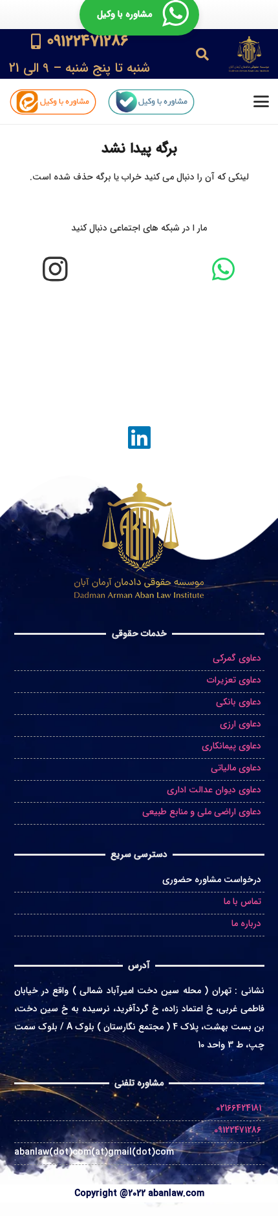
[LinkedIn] (139, 437)
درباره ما (246, 923)
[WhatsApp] (223, 269)
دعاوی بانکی (238, 702)
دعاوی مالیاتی (236, 768)
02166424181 (238, 1108)
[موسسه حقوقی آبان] (249, 54)
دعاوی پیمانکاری (231, 746)
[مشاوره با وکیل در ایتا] (52, 102)
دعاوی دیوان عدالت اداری (214, 790)
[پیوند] (79, 54)
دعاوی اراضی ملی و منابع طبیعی (201, 812)
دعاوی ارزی (240, 724)
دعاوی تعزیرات (234, 680)
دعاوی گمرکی (237, 658)
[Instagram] (55, 269)
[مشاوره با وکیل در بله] (151, 102)
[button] (202, 54)
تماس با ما (242, 901)
